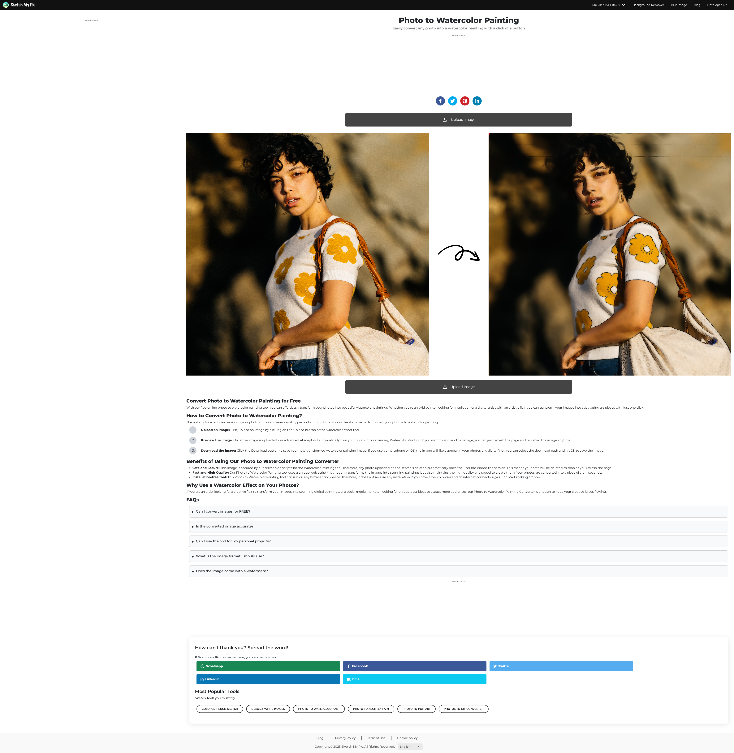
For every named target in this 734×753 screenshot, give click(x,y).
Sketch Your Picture (606, 4)
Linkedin (212, 679)
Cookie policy (407, 738)
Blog (697, 5)
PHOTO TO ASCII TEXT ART (371, 709)
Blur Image (679, 5)
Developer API (717, 5)
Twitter (504, 666)
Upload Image (462, 120)
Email (356, 679)
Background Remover (648, 5)
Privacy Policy (345, 738)
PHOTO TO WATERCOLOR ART (319, 709)
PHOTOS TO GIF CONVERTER (463, 709)
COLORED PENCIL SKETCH (220, 709)
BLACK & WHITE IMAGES (268, 709)
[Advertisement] (92, 49)
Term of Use (376, 738)
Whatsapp (214, 666)
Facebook (360, 666)
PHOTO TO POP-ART (416, 709)
